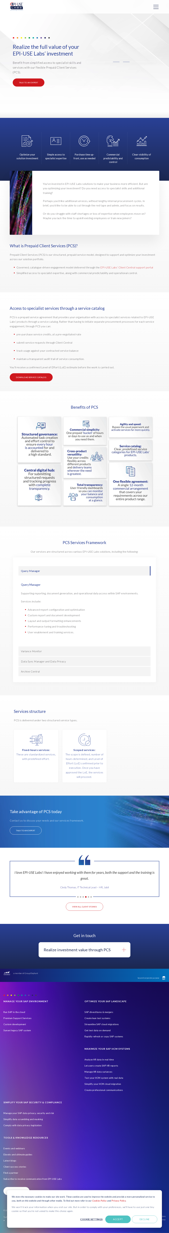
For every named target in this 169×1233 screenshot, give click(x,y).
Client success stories (14, 1166)
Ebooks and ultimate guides (17, 1154)
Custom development (14, 1024)
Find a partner (10, 1173)
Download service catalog (31, 377)
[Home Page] (17, 7)
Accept (118, 1219)
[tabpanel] (84, 881)
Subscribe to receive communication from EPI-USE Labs (32, 1179)
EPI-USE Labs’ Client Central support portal (126, 267)
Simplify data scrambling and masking (23, 1119)
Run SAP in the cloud (14, 1012)
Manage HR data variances (98, 1071)
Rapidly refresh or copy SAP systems (103, 1036)
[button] (121, 62)
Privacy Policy (119, 1200)
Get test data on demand (97, 1030)
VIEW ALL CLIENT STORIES (84, 906)
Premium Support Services (17, 1018)
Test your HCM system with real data (103, 1078)
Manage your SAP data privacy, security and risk (28, 1113)
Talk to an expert (28, 82)
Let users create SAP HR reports (101, 1065)
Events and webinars (14, 1148)
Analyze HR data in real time (99, 1059)
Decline (145, 1219)
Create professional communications (103, 1090)
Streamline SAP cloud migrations (101, 1024)
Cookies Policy (99, 1200)
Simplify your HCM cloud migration (102, 1084)
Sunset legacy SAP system (17, 1030)
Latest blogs (9, 1160)
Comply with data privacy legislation (22, 1125)
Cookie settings (91, 1219)
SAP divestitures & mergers (98, 1012)
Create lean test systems (97, 1018)
